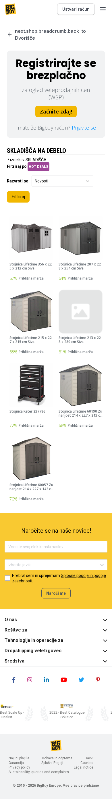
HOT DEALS (38, 167)
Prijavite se (84, 127)
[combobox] (35, 181)
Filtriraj (18, 196)
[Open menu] (103, 9)
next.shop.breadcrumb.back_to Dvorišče (50, 34)
